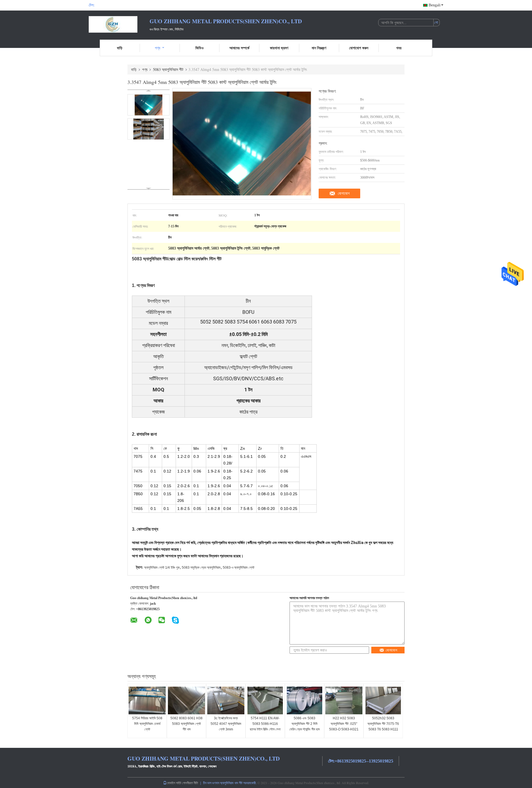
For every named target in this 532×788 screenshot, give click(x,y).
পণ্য (157, 48)
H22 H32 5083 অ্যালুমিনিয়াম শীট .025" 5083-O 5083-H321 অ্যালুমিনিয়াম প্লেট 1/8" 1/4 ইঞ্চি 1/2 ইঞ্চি (344, 729)
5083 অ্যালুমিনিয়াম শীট (168, 69)
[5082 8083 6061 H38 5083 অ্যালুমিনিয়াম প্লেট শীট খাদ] (186, 700)
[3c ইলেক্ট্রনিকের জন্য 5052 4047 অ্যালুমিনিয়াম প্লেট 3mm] (225, 700)
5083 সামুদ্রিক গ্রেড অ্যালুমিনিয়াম (201, 567)
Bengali (435, 5)
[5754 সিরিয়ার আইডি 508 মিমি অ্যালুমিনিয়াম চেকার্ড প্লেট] (147, 700)
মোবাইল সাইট (174, 783)
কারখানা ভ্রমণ (279, 48)
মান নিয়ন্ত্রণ (319, 48)
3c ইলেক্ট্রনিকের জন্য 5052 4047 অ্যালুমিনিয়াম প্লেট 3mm (226, 723)
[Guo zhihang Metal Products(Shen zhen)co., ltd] (119, 24)
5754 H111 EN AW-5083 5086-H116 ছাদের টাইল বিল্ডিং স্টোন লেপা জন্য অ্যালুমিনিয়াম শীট (265, 726)
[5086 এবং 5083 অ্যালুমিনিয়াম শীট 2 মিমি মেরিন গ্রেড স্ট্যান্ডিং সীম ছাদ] (304, 700)
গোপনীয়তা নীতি (190, 783)
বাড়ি (119, 48)
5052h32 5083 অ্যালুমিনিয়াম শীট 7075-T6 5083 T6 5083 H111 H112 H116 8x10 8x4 (383, 726)
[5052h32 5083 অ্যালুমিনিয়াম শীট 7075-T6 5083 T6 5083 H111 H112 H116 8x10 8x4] (383, 700)
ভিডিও (199, 48)
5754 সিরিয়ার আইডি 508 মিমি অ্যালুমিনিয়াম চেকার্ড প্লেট (147, 723)
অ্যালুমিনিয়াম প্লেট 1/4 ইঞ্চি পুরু (162, 567)
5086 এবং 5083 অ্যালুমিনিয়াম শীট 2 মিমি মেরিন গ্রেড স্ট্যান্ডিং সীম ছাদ (304, 723)
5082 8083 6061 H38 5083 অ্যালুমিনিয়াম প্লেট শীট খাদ (186, 723)
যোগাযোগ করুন (358, 48)
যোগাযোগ (344, 193)
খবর (398, 48)
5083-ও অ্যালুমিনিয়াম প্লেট (238, 567)
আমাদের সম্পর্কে (239, 48)
